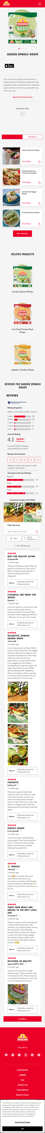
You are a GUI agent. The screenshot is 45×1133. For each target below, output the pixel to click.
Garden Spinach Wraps (22, 291)
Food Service (22, 1090)
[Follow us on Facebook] (6, 1054)
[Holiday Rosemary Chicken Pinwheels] (11, 176)
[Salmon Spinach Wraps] (11, 155)
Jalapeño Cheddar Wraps (22, 369)
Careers (22, 1075)
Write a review (29, 59)
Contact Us (22, 1085)
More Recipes (22, 233)
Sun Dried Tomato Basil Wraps (22, 331)
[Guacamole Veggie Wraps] (11, 197)
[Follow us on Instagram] (19, 1054)
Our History (22, 1070)
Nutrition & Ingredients (32, 138)
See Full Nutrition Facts (22, 97)
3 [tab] (26, 49)
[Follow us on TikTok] (39, 1054)
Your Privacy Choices (22, 1122)
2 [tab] (22, 49)
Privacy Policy (22, 1095)
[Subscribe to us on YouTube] (25, 1054)
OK (22, 1129)
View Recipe (26, 162)
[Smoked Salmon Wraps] (11, 218)
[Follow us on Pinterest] (32, 1054)
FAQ (22, 1080)
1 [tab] (19, 49)
